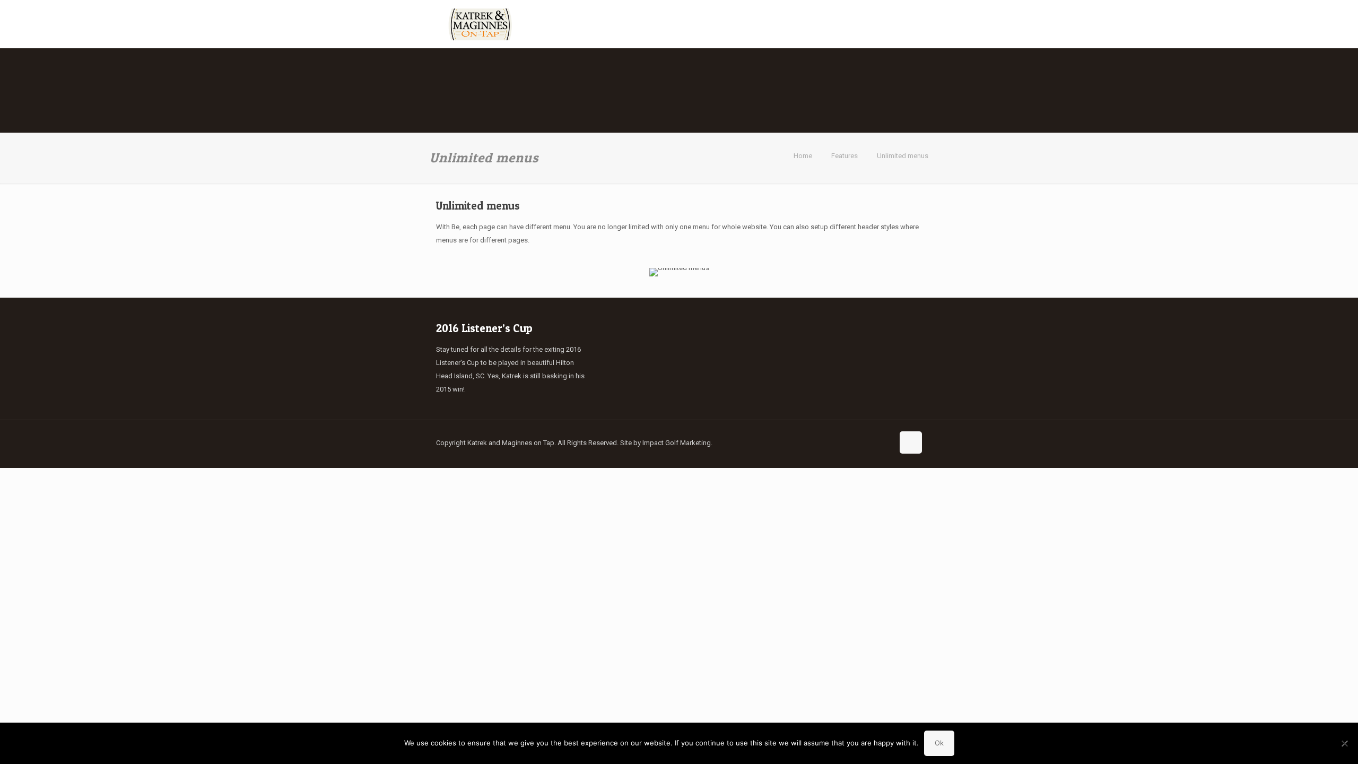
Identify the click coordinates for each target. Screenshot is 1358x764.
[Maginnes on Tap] (480, 24)
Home (803, 156)
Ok (939, 743)
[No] (1344, 743)
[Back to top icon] (911, 442)
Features (844, 156)
